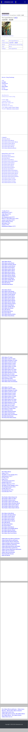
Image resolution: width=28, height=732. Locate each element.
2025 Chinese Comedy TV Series (9, 391)
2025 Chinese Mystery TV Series (9, 400)
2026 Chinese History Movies (8, 270)
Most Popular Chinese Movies (8, 156)
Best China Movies (6, 158)
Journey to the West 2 (6, 220)
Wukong (3, 215)
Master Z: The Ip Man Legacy (8, 218)
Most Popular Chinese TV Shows (9, 498)
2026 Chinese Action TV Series (8, 358)
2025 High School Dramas (7, 415)
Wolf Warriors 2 (5, 212)
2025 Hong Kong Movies (7, 311)
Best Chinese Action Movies (8, 159)
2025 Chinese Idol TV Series (8, 397)
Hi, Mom (4, 477)
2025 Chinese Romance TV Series (9, 402)
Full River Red (5, 482)
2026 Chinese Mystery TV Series (9, 370)
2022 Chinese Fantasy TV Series (9, 180)
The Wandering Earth (6, 217)
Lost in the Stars (5, 491)
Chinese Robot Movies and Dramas (9, 547)
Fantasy (17, 107)
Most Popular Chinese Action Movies (9, 170)
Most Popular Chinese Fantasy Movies (10, 173)
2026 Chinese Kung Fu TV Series (9, 369)
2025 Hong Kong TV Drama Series (9, 406)
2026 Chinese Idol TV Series (8, 367)
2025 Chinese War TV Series (8, 405)
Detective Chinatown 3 (7, 483)
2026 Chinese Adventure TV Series (9, 360)
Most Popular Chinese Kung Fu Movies (10, 176)
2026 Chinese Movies (6, 261)
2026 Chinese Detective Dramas (9, 380)
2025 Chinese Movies (6, 289)
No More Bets (5, 488)
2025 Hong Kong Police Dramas (9, 417)
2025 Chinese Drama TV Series (9, 393)
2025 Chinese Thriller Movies (8, 306)
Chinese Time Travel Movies (8, 550)
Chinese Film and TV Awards (8, 713)
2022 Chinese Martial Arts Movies (9, 147)
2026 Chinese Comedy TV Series (9, 361)
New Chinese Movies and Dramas (9, 709)
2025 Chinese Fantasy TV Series (9, 396)
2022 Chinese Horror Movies (8, 146)
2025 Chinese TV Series (7, 387)
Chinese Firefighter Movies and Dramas (11, 543)
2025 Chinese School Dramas (8, 412)
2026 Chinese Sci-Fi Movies (8, 278)
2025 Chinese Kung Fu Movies (8, 300)
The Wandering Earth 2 (7, 486)
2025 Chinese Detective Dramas (9, 411)
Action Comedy (15, 108)
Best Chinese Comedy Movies (8, 162)
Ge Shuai (4, 81)
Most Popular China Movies (8, 168)
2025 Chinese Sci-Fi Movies (8, 305)
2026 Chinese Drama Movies (8, 267)
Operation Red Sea (6, 489)
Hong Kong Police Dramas (8, 553)
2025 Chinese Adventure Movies (9, 292)
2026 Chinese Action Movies (8, 263)
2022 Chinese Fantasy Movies (8, 144)
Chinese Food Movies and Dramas (9, 544)
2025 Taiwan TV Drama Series (9, 408)
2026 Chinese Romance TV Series (9, 372)
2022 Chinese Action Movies (8, 140)
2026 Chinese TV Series (7, 357)
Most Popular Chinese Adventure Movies (11, 503)
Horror (13, 107)
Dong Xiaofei (5, 86)
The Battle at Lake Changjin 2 (8, 485)
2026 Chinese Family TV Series (9, 364)
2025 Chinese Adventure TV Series (9, 390)
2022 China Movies (6, 138)
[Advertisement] (14, 8)
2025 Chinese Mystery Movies (8, 302)
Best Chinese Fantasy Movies (8, 164)
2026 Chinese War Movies (7, 281)
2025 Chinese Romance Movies (9, 303)
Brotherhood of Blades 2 (7, 226)
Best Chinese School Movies (8, 526)
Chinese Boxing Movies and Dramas (10, 540)
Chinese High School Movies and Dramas (11, 546)
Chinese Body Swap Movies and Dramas (11, 538)
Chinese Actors (21, 709)
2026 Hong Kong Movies (7, 284)
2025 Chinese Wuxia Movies (8, 315)
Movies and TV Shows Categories (14, 710)
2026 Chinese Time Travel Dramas (9, 381)
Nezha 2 (3, 473)
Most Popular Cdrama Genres (8, 500)
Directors (4, 710)
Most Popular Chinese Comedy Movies (10, 171)
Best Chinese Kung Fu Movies (8, 167)
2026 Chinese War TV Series (8, 373)
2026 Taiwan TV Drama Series (9, 376)
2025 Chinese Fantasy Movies (8, 297)
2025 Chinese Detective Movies (9, 314)
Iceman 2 (4, 224)
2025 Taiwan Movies (6, 312)
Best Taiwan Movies (6, 525)
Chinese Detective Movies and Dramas (10, 541)
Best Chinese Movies (6, 155)
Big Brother (4, 223)
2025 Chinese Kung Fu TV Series (9, 399)
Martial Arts (9, 108)
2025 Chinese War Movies (7, 308)
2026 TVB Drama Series (7, 378)
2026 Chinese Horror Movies (8, 272)
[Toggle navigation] (25, 2)
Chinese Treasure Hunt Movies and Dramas (11, 549)
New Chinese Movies (6, 715)
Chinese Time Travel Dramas (8, 552)
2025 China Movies (6, 309)
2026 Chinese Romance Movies (9, 276)
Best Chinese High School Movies (9, 531)
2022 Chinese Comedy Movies (8, 143)
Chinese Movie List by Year (8, 712)
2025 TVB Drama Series (7, 409)
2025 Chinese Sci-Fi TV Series (8, 403)
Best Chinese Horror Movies (8, 165)
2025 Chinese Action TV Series (8, 388)
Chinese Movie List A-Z (7, 716)
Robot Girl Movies (6, 555)
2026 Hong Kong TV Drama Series (9, 375)
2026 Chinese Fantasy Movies (8, 269)
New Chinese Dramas (16, 715)
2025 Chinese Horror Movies (8, 298)
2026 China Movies (6, 282)
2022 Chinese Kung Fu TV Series (9, 182)
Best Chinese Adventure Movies (9, 514)
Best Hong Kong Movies (7, 523)
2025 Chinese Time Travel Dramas (9, 414)
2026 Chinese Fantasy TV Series (9, 366)
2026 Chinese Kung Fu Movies (8, 273)
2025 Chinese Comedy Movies (8, 294)
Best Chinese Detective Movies (8, 529)
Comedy (10, 107)
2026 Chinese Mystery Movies (8, 275)
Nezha (3, 479)
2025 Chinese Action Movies (8, 291)
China (7, 99)
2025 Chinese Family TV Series (9, 394)
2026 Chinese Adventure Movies (9, 264)
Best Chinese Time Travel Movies (9, 533)
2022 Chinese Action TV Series (8, 177)
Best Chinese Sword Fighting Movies (10, 528)
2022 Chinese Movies (5, 15)
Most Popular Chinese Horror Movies (10, 174)
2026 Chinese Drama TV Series (9, 363)
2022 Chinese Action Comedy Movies (10, 141)
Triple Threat (5, 214)
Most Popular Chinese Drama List (9, 497)
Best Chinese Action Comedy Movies (10, 161)
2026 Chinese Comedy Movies (8, 266)
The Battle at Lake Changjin (8, 474)
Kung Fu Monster (6, 221)
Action (6, 107)
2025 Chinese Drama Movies (8, 295)
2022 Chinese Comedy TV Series (9, 179)
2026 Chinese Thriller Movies (8, 279)
